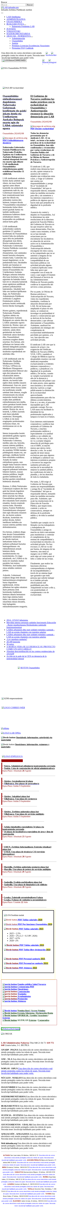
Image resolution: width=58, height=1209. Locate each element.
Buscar (4, 2)
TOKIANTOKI (13, 31)
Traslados (22, 994)
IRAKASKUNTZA (15, 24)
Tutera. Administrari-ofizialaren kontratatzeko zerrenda (29, 766)
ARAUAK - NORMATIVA (18, 36)
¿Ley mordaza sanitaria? (16, 639)
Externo (6, 1018)
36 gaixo (10, 644)
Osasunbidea (17, 41)
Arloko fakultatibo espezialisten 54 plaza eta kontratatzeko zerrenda (23, 828)
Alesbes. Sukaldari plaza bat (17, 796)
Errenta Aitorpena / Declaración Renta (35, 1013)
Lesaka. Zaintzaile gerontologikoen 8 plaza (23, 897)
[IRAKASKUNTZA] (25, 24)
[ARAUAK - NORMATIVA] (32, 36)
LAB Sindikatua (13, 17)
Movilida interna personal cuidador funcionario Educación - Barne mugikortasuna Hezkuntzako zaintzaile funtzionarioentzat (31, 624)
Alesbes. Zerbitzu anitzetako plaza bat (21, 811)
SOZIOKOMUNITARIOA (18, 33)
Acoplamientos (24, 996)
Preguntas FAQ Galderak (22, 48)
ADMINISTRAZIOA (15, 19)
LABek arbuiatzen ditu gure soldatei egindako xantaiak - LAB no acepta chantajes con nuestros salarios (30, 631)
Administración (18, 38)
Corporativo (43, 1020)
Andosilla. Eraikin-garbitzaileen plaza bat (23, 882)
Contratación (24, 991)
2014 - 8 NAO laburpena (17, 620)
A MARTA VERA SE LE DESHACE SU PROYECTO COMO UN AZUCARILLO (30, 647)
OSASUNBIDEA (14, 21)
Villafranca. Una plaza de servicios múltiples (24, 814)
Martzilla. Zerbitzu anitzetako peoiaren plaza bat (26, 867)
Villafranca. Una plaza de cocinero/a (20, 799)
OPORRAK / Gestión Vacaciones (32, 1015)
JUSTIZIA (11, 29)
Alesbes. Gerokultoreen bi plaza (18, 781)
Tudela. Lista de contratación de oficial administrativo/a (29, 768)
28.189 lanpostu (13, 642)
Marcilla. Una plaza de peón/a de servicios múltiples (27, 869)
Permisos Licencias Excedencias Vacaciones (31, 46)
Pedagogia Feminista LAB (23, 26)
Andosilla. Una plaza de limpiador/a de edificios (25, 884)
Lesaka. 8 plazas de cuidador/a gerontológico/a (25, 900)
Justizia (15, 43)
